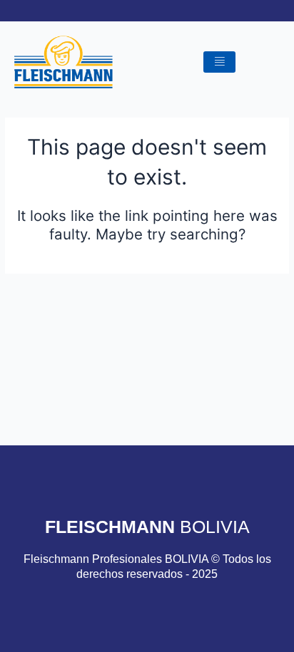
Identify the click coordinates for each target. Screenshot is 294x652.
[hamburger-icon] (219, 62)
